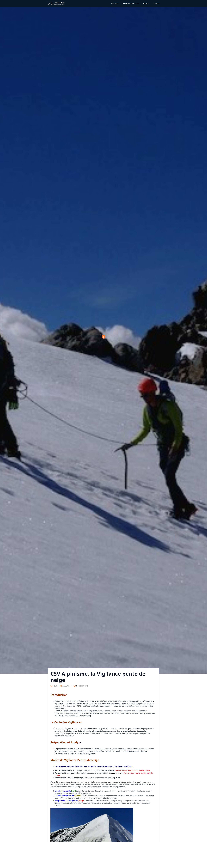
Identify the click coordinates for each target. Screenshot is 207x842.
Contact (156, 3)
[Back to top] (103, 337)
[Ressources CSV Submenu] (139, 3)
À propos (115, 3)
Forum (146, 3)
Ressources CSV (130, 3)
